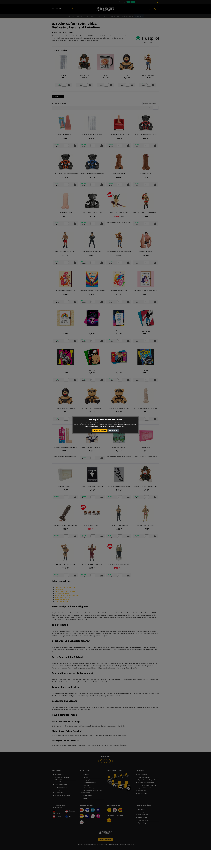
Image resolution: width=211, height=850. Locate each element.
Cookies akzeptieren (99, 430)
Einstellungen (113, 430)
